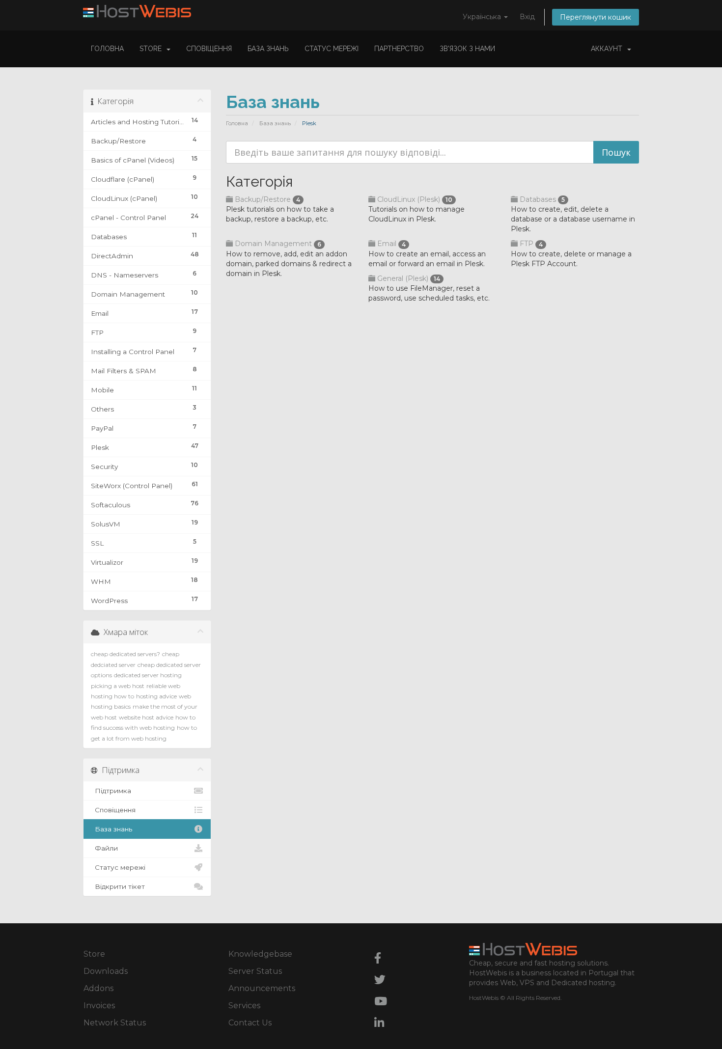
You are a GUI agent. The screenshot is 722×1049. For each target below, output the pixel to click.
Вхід (527, 16)
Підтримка (111, 791)
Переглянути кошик (595, 17)
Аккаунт (608, 49)
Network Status (114, 1022)
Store (152, 49)
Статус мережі (332, 49)
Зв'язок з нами (467, 49)
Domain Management (277, 243)
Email (390, 243)
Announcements (261, 988)
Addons (98, 988)
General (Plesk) (407, 278)
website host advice (146, 717)
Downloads (105, 971)
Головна (107, 49)
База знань (268, 49)
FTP (530, 243)
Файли (104, 848)
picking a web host (117, 686)
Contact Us (250, 1022)
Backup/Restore (266, 199)
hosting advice (156, 696)
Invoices (99, 1005)
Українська (483, 16)
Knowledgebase (260, 954)
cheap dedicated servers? (125, 654)
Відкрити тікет (118, 886)
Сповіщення (209, 49)
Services (244, 1005)
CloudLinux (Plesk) (413, 199)
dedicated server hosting (148, 675)
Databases (541, 199)
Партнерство (399, 49)
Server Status (255, 971)
